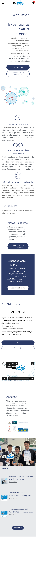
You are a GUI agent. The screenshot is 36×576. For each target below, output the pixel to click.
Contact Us (18, 348)
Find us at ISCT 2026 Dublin (19, 509)
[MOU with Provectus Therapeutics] (4, 481)
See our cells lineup (18, 288)
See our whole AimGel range (18, 246)
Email (18, 343)
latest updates (12, 416)
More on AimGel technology (18, 74)
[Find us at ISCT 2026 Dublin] (4, 514)
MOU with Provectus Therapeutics (21, 476)
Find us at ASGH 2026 (17, 493)
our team (15, 413)
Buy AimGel (18, 67)
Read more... (13, 482)
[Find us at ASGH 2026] (4, 498)
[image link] (18, 2)
